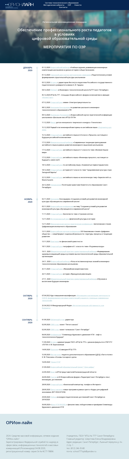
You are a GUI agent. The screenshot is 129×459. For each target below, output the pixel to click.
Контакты (63, 7)
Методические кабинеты (54, 5)
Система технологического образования (62, 3)
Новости (77, 5)
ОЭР (69, 5)
